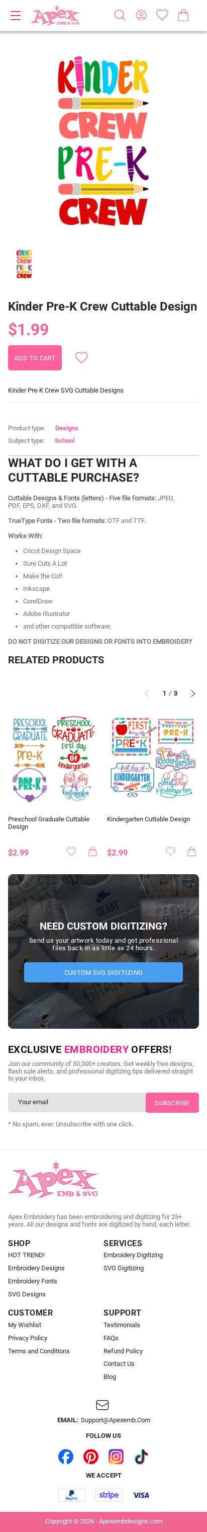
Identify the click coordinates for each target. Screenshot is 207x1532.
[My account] (141, 15)
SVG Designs (27, 1294)
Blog (110, 1377)
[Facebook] (65, 1456)
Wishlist (162, 15)
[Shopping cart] (183, 15)
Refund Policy (123, 1351)
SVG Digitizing (124, 1268)
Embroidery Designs (36, 1268)
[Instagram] (116, 1456)
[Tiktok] (141, 1456)
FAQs (111, 1338)
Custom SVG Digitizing (103, 972)
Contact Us (119, 1363)
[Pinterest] (90, 1456)
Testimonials (122, 1325)
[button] (103, 142)
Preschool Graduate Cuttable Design (48, 823)
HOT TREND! (26, 1255)
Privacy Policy (27, 1338)
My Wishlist (24, 1325)
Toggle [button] (15, 15)
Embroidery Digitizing (133, 1255)
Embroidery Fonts (32, 1281)
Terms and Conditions (39, 1351)
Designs (66, 428)
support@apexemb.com (115, 1420)
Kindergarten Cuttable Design (148, 819)
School (64, 440)
